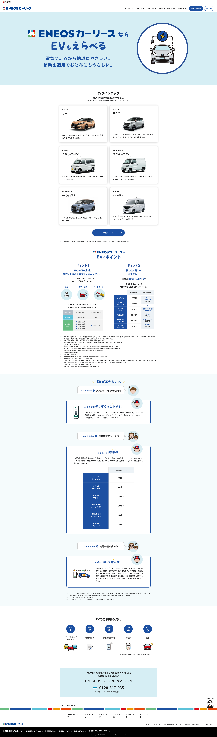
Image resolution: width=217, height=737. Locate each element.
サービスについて (129, 8)
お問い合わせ (181, 8)
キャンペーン (141, 8)
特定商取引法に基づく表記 (193, 724)
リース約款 (157, 724)
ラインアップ (151, 8)
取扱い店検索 (171, 8)
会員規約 (147, 724)
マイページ (209, 8)
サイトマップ (208, 724)
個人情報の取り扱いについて (172, 724)
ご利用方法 (161, 8)
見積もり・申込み (196, 8)
